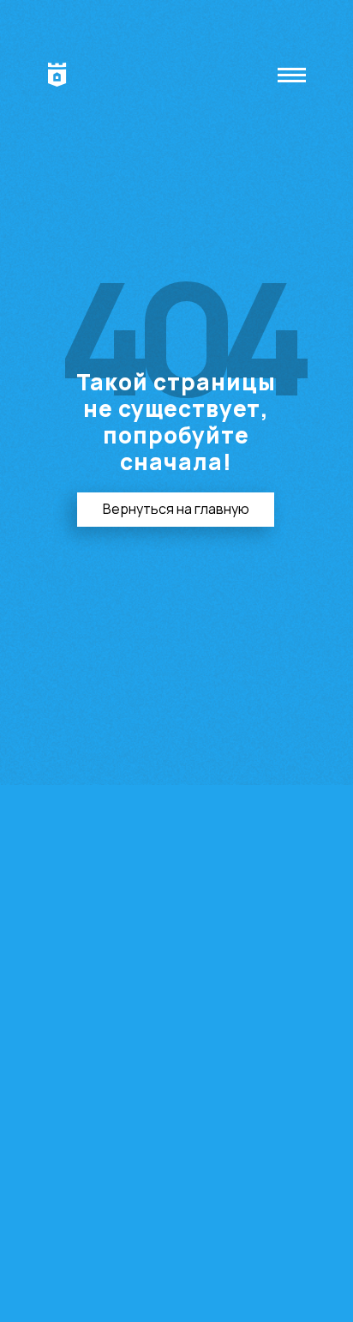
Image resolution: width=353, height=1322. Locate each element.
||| (294, 74)
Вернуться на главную (176, 508)
